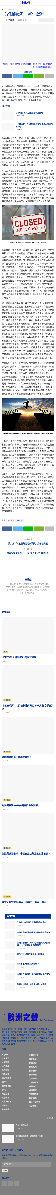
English (5, 1054)
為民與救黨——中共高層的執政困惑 (20, 805)
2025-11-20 (20, 1139)
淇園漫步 (33, 1063)
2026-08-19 (21, 977)
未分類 (4, 1105)
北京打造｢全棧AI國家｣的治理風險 (29, 113)
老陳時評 (33, 1078)
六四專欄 (5, 1066)
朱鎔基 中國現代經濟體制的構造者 (31, 922)
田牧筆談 (33, 1075)
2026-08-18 (21, 926)
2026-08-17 (21, 967)
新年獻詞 (11, 520)
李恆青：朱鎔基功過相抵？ (28, 964)
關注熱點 (33, 1098)
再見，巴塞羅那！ (23, 1125)
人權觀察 (7, 700)
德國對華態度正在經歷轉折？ (17, 757)
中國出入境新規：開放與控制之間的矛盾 (33, 974)
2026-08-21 (6, 857)
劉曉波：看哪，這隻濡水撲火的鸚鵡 (31, 984)
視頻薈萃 (33, 1090)
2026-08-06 (21, 987)
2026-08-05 (21, 948)
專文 (5, 652)
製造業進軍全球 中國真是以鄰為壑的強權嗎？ (26, 853)
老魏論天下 (33, 1082)
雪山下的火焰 (34, 1102)
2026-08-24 (20, 116)
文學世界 (5, 1098)
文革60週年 (6, 1101)
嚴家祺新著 (6, 1078)
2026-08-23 (6, 809)
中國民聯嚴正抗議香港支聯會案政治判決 (33, 932)
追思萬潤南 (33, 1094)
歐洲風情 (5, 1109)
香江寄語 (33, 1106)
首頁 (3, 9)
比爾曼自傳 (33, 1055)
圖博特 (4, 1082)
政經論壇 (11, 9)
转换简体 (28, 72)
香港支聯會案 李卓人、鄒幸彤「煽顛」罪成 (24, 902)
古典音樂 (5, 1074)
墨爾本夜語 (6, 1086)
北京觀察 (7, 800)
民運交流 (33, 1059)
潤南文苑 (33, 1067)
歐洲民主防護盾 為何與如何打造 (29, 1136)
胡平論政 (33, 1086)
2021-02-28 (22, 20)
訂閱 (5, 1170)
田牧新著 (33, 1071)
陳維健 (11, 20)
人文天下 (5, 1058)
